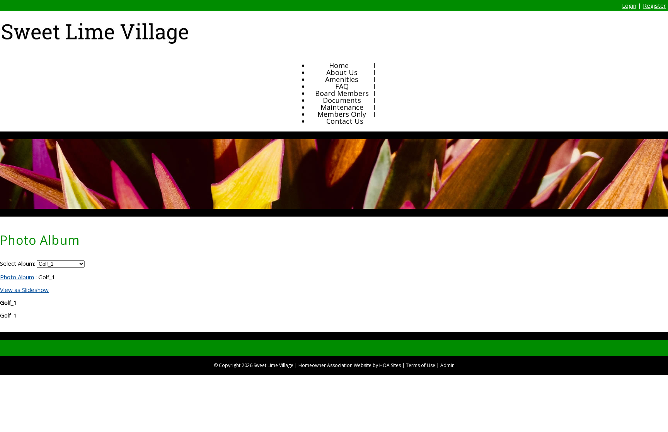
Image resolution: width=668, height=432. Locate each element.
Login (629, 5)
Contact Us (344, 121)
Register (654, 5)
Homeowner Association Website (334, 365)
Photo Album (17, 277)
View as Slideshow (24, 290)
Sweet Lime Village (273, 365)
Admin (447, 365)
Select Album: (17, 263)
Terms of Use (420, 365)
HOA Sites (390, 365)
